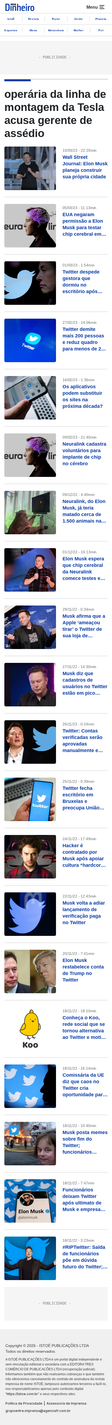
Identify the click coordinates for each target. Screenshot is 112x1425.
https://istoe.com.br (22, 1394)
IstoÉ (11, 18)
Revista (33, 18)
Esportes (11, 30)
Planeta (101, 18)
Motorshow (56, 30)
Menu (33, 30)
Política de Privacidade (23, 1403)
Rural (56, 18)
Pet (100, 30)
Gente (78, 18)
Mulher (79, 30)
